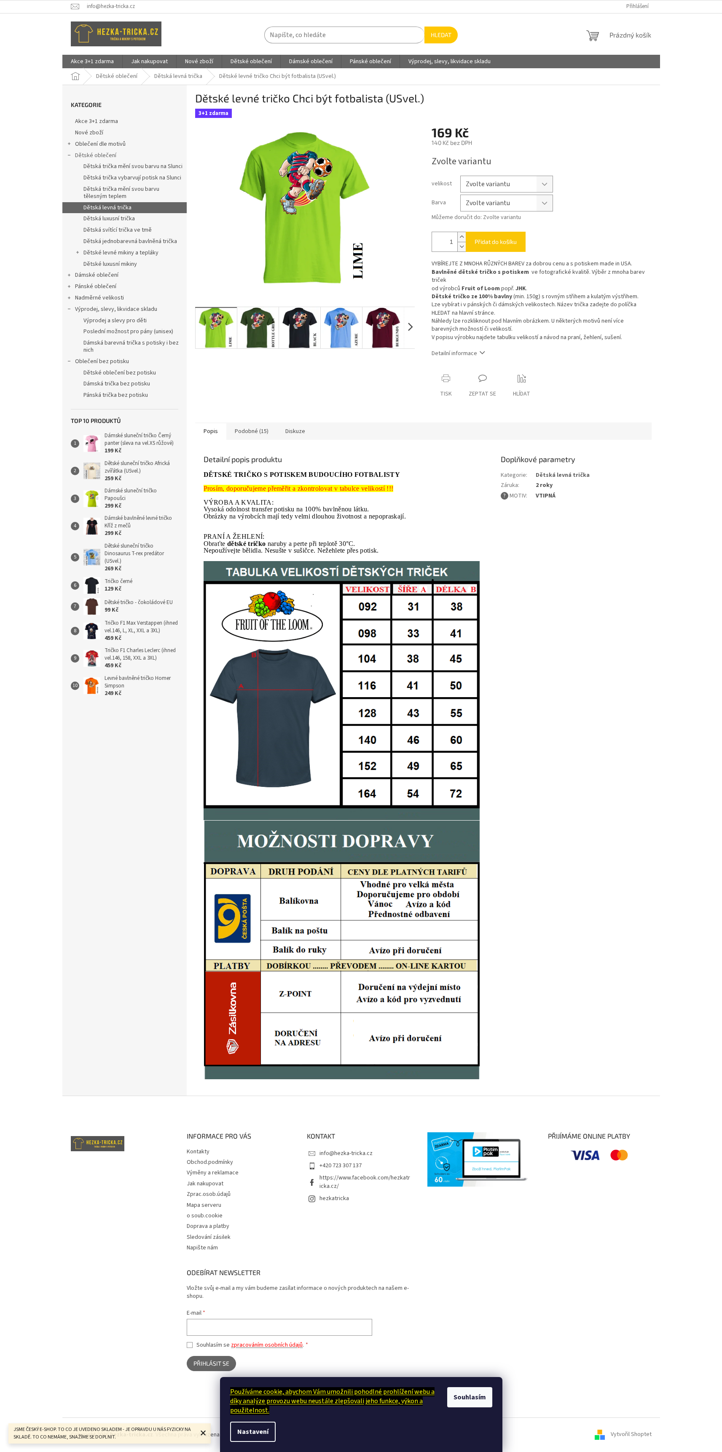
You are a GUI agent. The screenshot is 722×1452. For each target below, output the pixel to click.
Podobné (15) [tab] (251, 431)
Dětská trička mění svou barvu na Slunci (133, 166)
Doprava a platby (208, 1226)
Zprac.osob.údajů (209, 1194)
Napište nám (202, 1247)
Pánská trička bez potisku (115, 395)
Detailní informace (454, 353)
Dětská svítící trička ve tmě (117, 230)
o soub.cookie (205, 1215)
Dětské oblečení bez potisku (119, 373)
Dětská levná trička (107, 207)
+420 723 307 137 (340, 1165)
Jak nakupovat (205, 1183)
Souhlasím (470, 1397)
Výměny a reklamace (213, 1173)
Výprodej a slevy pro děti (115, 320)
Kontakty (198, 1151)
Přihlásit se (211, 1363)
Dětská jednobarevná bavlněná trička (130, 241)
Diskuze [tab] (295, 431)
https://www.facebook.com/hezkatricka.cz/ (364, 1182)
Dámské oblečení (96, 275)
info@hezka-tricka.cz (346, 1153)
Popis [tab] (211, 431)
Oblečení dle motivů (100, 144)
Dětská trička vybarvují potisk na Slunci (132, 178)
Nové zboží (89, 132)
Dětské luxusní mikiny (110, 264)
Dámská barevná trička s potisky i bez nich (131, 346)
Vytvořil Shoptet (631, 1435)
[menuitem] (92, 61)
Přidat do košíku (496, 241)
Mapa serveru (204, 1205)
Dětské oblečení (95, 155)
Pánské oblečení (95, 286)
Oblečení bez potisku (102, 361)
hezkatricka (334, 1198)
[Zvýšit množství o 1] (461, 237)
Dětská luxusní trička (109, 218)
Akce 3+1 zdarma (96, 121)
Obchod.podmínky (210, 1162)
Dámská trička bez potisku (116, 384)
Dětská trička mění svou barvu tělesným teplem (121, 193)
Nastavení (252, 1431)
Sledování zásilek (209, 1237)
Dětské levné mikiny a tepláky (120, 253)
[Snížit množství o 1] (461, 246)
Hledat (441, 34)
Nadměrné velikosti (99, 298)
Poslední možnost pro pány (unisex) (128, 331)
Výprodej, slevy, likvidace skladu (116, 309)
